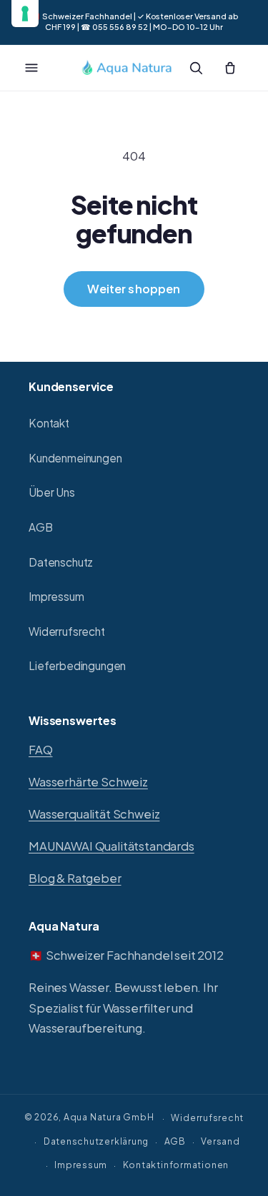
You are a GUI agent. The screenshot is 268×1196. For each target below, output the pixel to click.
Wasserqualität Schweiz (94, 813)
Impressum (56, 596)
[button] (31, 68)
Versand (220, 1141)
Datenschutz (61, 562)
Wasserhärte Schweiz (88, 781)
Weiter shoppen (133, 288)
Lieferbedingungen (77, 665)
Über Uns (52, 492)
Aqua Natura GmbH (109, 1117)
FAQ (41, 749)
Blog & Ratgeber (75, 878)
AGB (41, 527)
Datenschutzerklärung (96, 1141)
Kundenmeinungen (75, 458)
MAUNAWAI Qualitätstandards (111, 845)
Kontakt (49, 423)
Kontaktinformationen (176, 1164)
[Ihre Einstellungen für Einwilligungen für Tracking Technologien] (25, 13)
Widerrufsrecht (67, 631)
